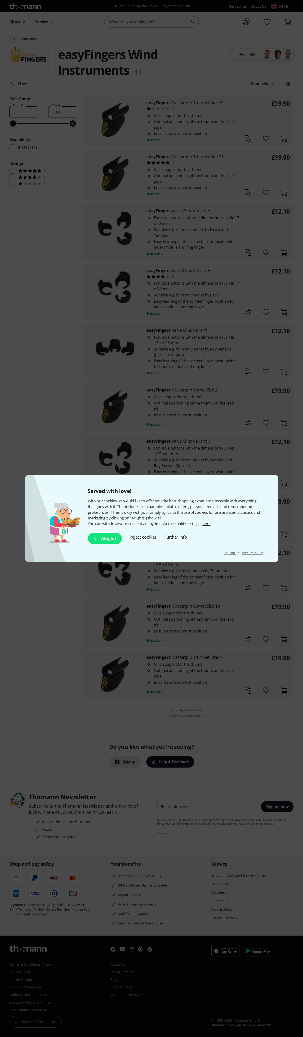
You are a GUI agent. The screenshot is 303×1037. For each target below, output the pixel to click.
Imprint (230, 552)
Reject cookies (143, 537)
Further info (175, 537)
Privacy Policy (252, 552)
